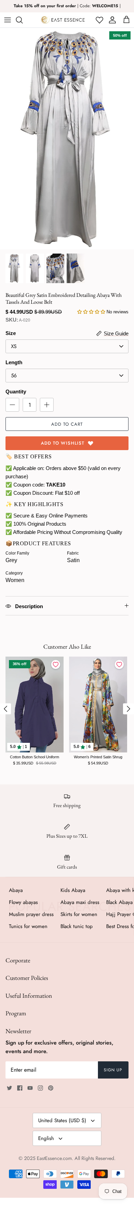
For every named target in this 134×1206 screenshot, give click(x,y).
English (46, 1138)
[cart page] (126, 19)
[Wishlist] (98, 19)
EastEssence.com (54, 1158)
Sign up (113, 1070)
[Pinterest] (50, 1088)
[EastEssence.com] (63, 20)
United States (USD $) (62, 1120)
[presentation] (5, 708)
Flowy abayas (23, 902)
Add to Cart (67, 424)
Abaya (16, 890)
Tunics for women (28, 926)
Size (10, 333)
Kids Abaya (72, 890)
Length (13, 362)
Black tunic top (76, 926)
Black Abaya (119, 902)
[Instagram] (40, 1088)
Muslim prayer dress (31, 914)
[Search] (22, 19)
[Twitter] (9, 1088)
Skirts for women (78, 914)
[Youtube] (30, 1088)
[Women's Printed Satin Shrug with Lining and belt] (98, 704)
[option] (67, 138)
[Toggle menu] (7, 19)
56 (14, 375)
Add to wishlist (63, 443)
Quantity (15, 391)
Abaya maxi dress (79, 902)
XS (13, 346)
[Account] (111, 19)
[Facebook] (19, 1088)
